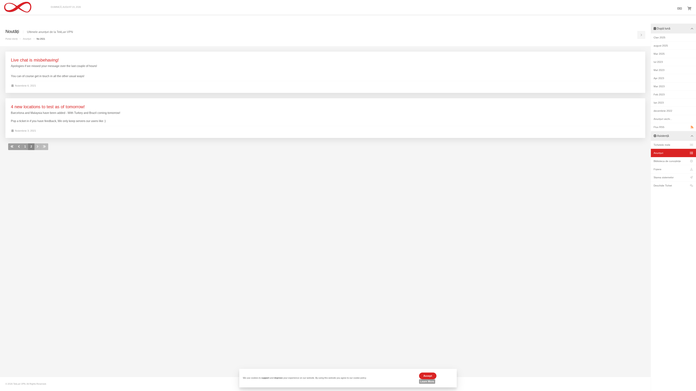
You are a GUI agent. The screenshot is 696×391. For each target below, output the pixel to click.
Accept (427, 375)
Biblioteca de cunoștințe (667, 161)
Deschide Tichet (663, 185)
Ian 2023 (659, 102)
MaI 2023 (659, 70)
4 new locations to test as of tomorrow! (48, 106)
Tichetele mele (662, 144)
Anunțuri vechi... (663, 118)
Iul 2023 (658, 61)
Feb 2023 (659, 94)
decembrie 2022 (663, 110)
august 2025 (661, 45)
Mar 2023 (659, 86)
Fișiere (657, 169)
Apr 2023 (659, 78)
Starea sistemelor (664, 177)
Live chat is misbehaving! (35, 60)
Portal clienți (11, 39)
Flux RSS (659, 127)
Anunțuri (27, 39)
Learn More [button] (427, 381)
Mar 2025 (659, 53)
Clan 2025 (659, 37)
